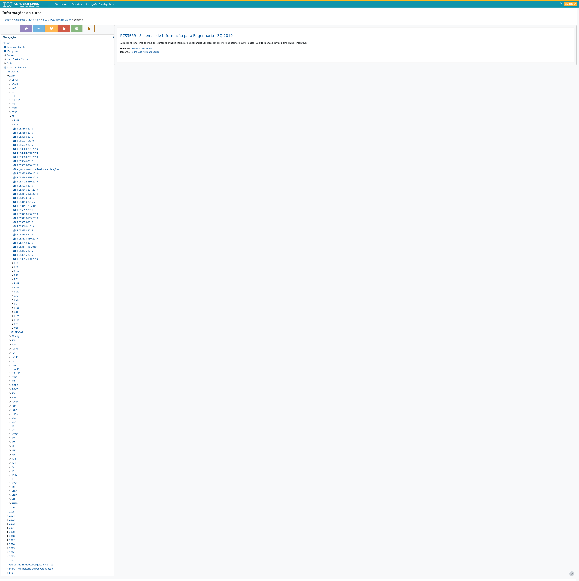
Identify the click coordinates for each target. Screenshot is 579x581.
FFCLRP (16, 373)
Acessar (571, 4)
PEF (16, 303)
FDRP (15, 356)
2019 (31, 19)
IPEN (14, 475)
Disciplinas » (61, 4)
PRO (16, 308)
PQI (16, 279)
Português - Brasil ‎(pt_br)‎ (99, 4)
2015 (12, 548)
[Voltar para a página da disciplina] (26, 28)
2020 (12, 532)
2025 (12, 511)
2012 (12, 560)
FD (13, 352)
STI (11, 572)
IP (13, 470)
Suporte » (77, 4)
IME (14, 458)
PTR (16, 324)
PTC (16, 263)
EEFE (14, 96)
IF (13, 446)
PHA (16, 271)
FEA (14, 365)
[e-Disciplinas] (25, 4)
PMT (16, 120)
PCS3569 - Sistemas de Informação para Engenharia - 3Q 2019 (176, 35)
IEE (13, 442)
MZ (13, 499)
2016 (12, 544)
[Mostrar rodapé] (571, 573)
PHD (16, 320)
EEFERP (16, 100)
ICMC (15, 434)
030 (16, 295)
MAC (14, 491)
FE (13, 360)
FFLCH (15, 377)
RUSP (15, 503)
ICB (13, 430)
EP (38, 19)
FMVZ (15, 389)
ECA (14, 87)
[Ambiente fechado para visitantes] (89, 28)
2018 (12, 536)
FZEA (14, 409)
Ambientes (19, 19)
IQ (13, 479)
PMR (16, 283)
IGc (13, 454)
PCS (45, 19)
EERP (14, 108)
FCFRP (15, 348)
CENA (15, 79)
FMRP (15, 385)
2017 (12, 540)
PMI (16, 291)
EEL (14, 104)
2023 (12, 519)
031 (16, 312)
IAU (14, 422)
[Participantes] (51, 28)
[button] (561, 4)
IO (13, 466)
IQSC (14, 483)
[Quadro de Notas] (76, 28)
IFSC (14, 450)
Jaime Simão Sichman (142, 48)
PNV (16, 316)
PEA (16, 267)
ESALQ (15, 336)
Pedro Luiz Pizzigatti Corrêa (145, 51)
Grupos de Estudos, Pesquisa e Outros (31, 564)
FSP (14, 405)
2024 (12, 515)
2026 (12, 507)
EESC (14, 112)
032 (16, 328)
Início (8, 19)
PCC (16, 299)
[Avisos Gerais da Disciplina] (39, 28)
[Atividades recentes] (64, 28)
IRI (13, 487)
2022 (12, 523)
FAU (14, 340)
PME (16, 287)
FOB (14, 397)
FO (13, 393)
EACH (15, 83)
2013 (12, 556)
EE (13, 92)
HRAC (15, 413)
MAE (14, 495)
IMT (14, 462)
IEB (13, 438)
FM (13, 381)
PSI (16, 275)
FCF (14, 344)
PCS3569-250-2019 (60, 19)
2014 (12, 552)
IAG (14, 418)
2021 (12, 528)
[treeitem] (57, 308)
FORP (15, 401)
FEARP (15, 369)
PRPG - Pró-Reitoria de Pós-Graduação (31, 568)
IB (13, 426)
